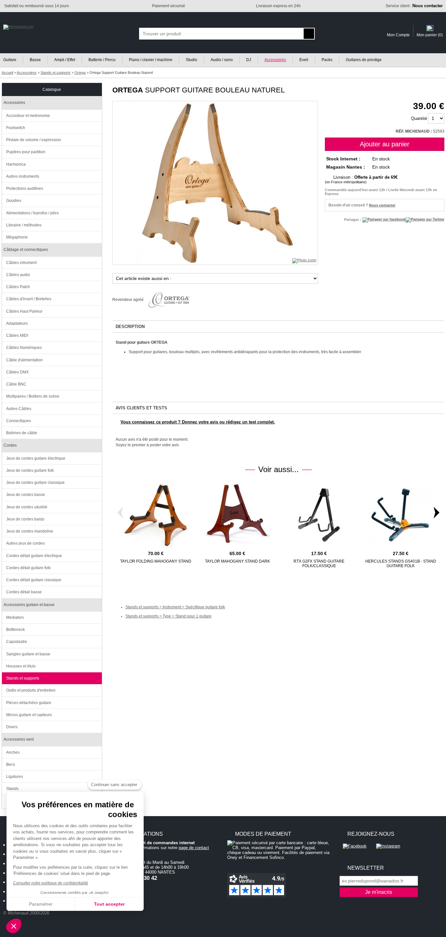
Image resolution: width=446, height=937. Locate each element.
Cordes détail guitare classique (33, 580)
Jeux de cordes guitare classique (35, 482)
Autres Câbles (18, 408)
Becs (10, 764)
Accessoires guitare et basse (29, 604)
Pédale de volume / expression (33, 140)
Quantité (419, 118)
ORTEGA (127, 90)
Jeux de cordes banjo (25, 519)
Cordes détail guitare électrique (34, 555)
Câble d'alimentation (24, 360)
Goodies (13, 200)
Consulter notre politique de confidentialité (50, 883)
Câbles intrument (21, 262)
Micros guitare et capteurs (29, 715)
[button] (14, 926)
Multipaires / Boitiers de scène (32, 396)
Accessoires (275, 60)
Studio (191, 60)
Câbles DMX (17, 372)
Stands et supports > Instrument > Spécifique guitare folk (175, 607)
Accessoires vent (19, 739)
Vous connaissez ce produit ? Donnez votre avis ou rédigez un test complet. (197, 421)
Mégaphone (17, 237)
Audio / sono (222, 60)
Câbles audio (18, 274)
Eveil (303, 60)
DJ (248, 60)
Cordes (10, 445)
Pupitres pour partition (25, 152)
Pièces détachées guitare (28, 702)
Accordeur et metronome (28, 115)
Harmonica (16, 164)
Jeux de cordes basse (25, 494)
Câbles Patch (18, 287)
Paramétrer (41, 904)
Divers (12, 727)
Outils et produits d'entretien (31, 690)
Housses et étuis (21, 666)
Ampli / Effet (64, 60)
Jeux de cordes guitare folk (30, 470)
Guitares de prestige (364, 60)
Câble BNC (16, 384)
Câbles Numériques (24, 347)
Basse (35, 60)
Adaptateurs (17, 323)
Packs (327, 60)
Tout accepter (109, 904)
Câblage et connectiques (26, 249)
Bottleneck (15, 629)
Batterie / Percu (102, 60)
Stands (12, 788)
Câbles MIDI (17, 335)
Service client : (414, 6)
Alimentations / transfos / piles (32, 213)
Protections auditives (24, 188)
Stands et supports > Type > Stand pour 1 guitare (168, 616)
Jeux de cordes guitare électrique (35, 458)
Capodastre (16, 641)
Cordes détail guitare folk (28, 568)
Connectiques (18, 421)
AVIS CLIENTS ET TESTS (141, 407)
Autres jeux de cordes (25, 543)
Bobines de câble (21, 433)
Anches (13, 752)
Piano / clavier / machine (150, 60)
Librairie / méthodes (23, 225)
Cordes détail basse (24, 592)
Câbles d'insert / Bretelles (28, 299)
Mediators (15, 617)
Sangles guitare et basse (28, 654)
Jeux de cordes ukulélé (26, 507)
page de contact (194, 847)
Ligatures (14, 776)
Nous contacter (382, 205)
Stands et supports (22, 678)
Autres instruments (22, 176)
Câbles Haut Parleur (24, 311)
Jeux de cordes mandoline (29, 531)
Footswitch (15, 127)
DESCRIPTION (130, 326)
